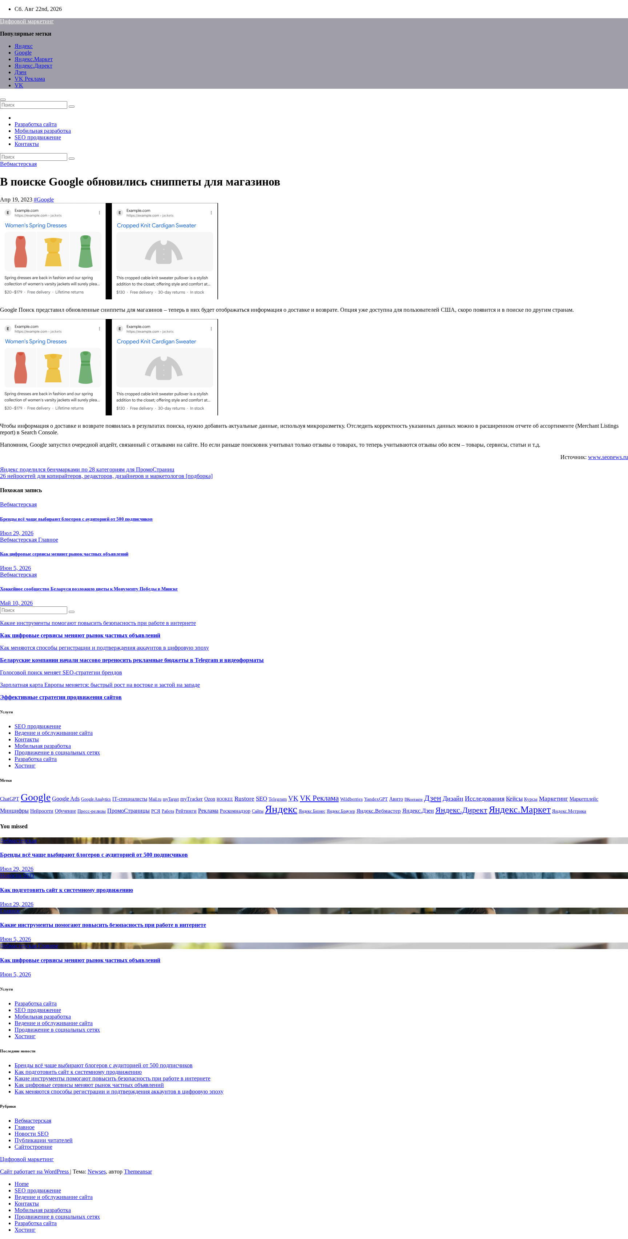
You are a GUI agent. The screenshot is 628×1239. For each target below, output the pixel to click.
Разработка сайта (36, 124)
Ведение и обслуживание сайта (54, 733)
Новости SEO (17, 875)
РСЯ (155, 811)
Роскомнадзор (235, 811)
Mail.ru (155, 799)
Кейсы (514, 798)
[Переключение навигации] (3, 100)
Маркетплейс (583, 799)
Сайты (257, 811)
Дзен (21, 72)
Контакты (27, 144)
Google (23, 52)
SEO (261, 798)
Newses (97, 1171)
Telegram (278, 799)
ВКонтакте (413, 799)
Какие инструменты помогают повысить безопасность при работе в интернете (98, 623)
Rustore (244, 798)
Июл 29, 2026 (16, 533)
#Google (44, 199)
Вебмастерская (18, 164)
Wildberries (351, 799)
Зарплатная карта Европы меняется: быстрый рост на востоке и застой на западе (100, 685)
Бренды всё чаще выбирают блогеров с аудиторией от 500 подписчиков (76, 519)
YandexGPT (376, 799)
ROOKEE (225, 799)
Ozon (209, 799)
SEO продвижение (38, 137)
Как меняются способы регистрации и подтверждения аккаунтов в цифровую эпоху (104, 648)
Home (22, 1184)
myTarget (171, 799)
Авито (396, 799)
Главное (48, 540)
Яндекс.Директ (33, 66)
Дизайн (453, 798)
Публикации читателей (44, 1140)
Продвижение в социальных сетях (57, 752)
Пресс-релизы (91, 811)
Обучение (65, 811)
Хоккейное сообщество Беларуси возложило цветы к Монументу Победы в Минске (89, 588)
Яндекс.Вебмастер (379, 811)
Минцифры (14, 811)
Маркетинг (553, 798)
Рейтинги (186, 811)
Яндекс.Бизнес (312, 811)
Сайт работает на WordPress (35, 1171)
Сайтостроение (33, 1147)
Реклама (208, 811)
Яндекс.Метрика (569, 811)
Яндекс (24, 46)
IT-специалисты (129, 799)
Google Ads (66, 799)
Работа (168, 811)
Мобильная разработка (43, 131)
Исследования (484, 798)
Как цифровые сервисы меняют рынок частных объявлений (64, 554)
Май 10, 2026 (16, 603)
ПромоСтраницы (128, 811)
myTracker (191, 799)
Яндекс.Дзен (418, 811)
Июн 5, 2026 (15, 568)
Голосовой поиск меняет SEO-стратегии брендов (61, 672)
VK (19, 85)
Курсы (531, 799)
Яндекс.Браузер (341, 811)
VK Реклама (30, 79)
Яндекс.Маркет (34, 59)
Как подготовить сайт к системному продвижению (66, 890)
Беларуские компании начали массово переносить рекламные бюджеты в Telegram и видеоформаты (132, 660)
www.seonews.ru (608, 457)
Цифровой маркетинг (27, 21)
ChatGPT (9, 799)
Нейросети (41, 811)
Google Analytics (96, 799)
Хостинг (25, 765)
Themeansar (138, 1171)
